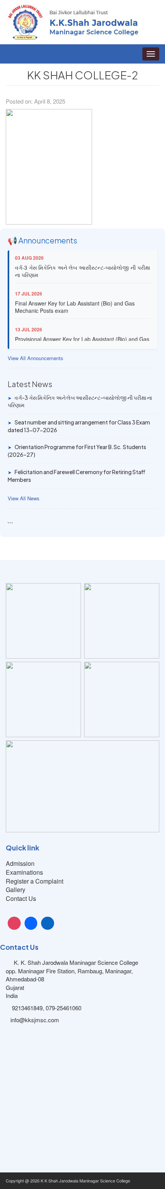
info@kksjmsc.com (34, 1020)
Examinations (24, 872)
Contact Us (21, 898)
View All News (24, 498)
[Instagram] (14, 923)
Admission (20, 863)
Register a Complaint (34, 881)
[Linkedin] (47, 923)
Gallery (15, 889)
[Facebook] (31, 923)
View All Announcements (35, 358)
